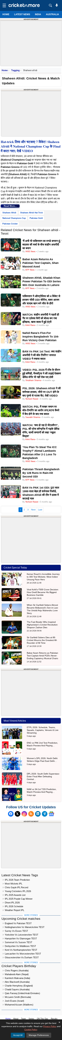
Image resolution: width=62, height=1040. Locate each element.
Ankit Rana (30, 325)
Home (5, 14)
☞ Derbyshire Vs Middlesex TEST (19, 946)
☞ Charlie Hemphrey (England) (17, 985)
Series (31, 1019)
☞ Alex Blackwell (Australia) (16, 982)
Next (33, 509)
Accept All (17, 1035)
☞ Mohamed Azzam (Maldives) (17, 1004)
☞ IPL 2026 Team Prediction (16, 880)
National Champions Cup (14, 218)
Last (40, 509)
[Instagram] (24, 814)
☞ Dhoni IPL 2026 (11, 902)
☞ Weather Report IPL (13, 910)
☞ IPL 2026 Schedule (12, 906)
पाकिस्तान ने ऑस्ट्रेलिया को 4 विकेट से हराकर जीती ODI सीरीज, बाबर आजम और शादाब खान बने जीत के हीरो (41, 300)
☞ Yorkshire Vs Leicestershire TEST (20, 934)
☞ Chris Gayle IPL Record (15, 887)
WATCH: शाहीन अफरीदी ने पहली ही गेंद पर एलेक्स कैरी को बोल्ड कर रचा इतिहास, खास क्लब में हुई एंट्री (40, 318)
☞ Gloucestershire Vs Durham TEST (20, 957)
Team (23, 1019)
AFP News (30, 270)
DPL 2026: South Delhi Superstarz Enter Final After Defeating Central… (43, 776)
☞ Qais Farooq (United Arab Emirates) (21, 993)
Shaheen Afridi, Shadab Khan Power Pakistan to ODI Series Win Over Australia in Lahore (41, 281)
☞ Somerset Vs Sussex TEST (17, 942)
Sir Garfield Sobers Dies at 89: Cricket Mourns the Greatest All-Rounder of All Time (42, 640)
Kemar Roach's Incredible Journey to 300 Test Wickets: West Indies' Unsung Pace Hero (43, 577)
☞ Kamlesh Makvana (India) (16, 978)
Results (54, 1019)
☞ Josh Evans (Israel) (13, 1001)
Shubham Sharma (33, 380)
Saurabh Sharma (32, 417)
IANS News (30, 251)
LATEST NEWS (22, 14)
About (15, 1019)
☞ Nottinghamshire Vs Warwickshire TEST (23, 927)
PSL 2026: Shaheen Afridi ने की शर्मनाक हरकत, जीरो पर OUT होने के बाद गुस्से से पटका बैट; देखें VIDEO (41, 392)
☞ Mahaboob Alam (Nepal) (15, 974)
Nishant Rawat (31, 399)
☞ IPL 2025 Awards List (13, 895)
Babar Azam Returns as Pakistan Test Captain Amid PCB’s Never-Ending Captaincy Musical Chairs (42, 656)
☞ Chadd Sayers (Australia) (16, 989)
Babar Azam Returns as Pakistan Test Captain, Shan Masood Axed (40, 263)
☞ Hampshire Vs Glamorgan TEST (19, 938)
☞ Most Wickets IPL (12, 883)
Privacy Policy (49, 1026)
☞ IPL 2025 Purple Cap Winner (17, 898)
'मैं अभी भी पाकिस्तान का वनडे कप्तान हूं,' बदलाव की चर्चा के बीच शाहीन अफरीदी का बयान (41, 244)
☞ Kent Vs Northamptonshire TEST (19, 950)
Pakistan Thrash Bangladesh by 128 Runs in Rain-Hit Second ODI (40, 473)
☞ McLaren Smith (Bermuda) (16, 997)
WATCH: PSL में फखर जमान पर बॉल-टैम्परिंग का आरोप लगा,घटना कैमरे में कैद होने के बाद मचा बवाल (40, 410)
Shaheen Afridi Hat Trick (31, 213)
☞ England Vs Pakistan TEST (17, 923)
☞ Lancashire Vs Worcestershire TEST (21, 953)
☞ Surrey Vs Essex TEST (15, 931)
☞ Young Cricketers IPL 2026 (16, 891)
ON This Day (42, 1019)
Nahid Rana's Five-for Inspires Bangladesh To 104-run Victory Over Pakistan (40, 336)
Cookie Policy (30, 1029)
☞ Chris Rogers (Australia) (15, 970)
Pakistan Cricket (9, 224)
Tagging (15, 70)
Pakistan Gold (36, 218)
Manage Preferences (39, 1035)
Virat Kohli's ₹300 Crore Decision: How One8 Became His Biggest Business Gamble (43, 592)
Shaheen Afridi (9, 213)
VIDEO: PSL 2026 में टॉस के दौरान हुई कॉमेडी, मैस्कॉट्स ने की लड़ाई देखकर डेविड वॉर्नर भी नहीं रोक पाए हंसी (41, 373)
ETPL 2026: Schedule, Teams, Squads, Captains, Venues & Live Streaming (42, 730)
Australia (52, 14)
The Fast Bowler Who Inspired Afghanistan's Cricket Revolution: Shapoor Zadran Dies (42, 625)
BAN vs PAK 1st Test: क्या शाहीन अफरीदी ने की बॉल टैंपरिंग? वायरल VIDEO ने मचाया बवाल (41, 355)
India (38, 14)
